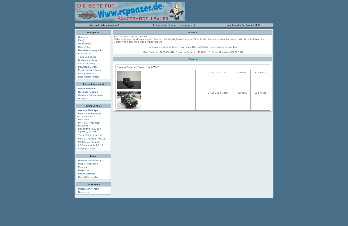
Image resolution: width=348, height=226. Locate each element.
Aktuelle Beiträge (88, 110)
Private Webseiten (88, 163)
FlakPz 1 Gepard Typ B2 (91, 138)
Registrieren (185, 25)
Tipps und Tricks (87, 57)
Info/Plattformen (87, 173)
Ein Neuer (83, 119)
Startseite (161, 25)
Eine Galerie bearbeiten (224, 47)
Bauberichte (84, 53)
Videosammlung (87, 63)
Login (172, 25)
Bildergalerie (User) (88, 76)
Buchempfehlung (87, 60)
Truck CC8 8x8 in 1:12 (90, 135)
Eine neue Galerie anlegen (163, 47)
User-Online (84, 47)
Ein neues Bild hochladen (194, 47)
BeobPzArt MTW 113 (89, 128)
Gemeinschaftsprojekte (90, 95)
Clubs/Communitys (88, 177)
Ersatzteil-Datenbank (89, 70)
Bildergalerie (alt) (87, 73)
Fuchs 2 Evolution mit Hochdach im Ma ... (89, 115)
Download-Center (87, 66)
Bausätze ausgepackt (90, 50)
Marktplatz (83, 98)
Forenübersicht (87, 88)
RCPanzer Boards (88, 92)
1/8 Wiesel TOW (87, 132)
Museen (82, 167)
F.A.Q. (81, 40)
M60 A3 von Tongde (89, 142)
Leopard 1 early (86, 148)
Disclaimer (83, 192)
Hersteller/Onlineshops (90, 160)
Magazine (83, 170)
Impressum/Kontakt (88, 188)
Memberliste (84, 43)
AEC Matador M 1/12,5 (90, 145)
